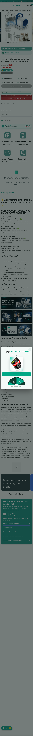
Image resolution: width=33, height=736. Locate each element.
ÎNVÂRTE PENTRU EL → (16, 374)
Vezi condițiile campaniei (16, 386)
